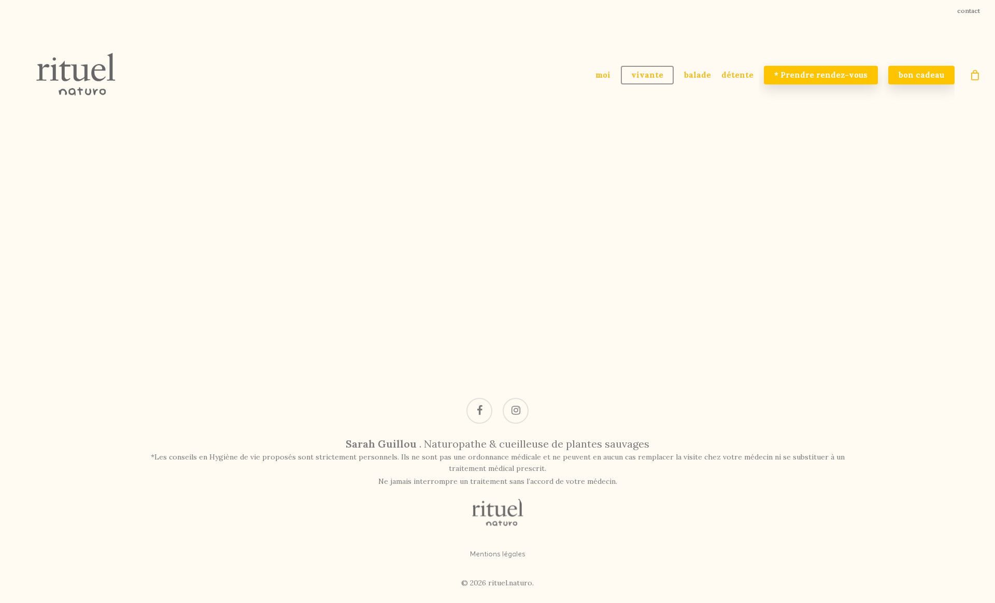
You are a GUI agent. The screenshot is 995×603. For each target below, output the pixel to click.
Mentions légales (497, 553)
